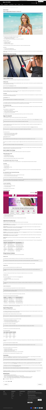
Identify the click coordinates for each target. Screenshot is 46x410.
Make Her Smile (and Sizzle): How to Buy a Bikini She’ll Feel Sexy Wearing (14, 375)
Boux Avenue (36, 119)
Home (4, 7)
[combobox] (40, 1)
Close (42, 0)
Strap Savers (7, 190)
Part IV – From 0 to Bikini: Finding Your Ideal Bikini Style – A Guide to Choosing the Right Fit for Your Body (18, 376)
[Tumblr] (7, 381)
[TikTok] (31, 402)
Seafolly (40, 229)
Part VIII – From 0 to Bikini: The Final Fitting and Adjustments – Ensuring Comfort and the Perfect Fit (17, 377)
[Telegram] (8, 381)
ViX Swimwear (11, 85)
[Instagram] (30, 402)
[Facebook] (3, 381)
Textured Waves (17, 365)
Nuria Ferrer (24, 232)
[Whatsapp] (11, 381)
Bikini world (6, 7)
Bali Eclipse (15, 363)
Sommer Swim (5, 136)
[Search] (40, 1)
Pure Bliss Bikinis (5, 97)
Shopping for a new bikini (6, 370)
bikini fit (10, 356)
